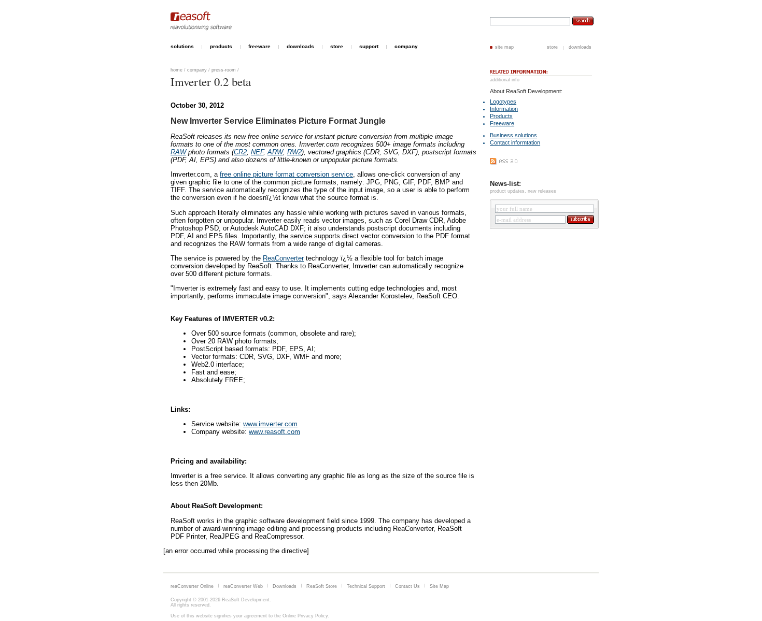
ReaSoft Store (321, 586)
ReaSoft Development (246, 599)
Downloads (285, 586)
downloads (580, 47)
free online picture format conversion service (286, 174)
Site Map (439, 586)
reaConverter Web (243, 586)
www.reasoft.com (274, 432)
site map (504, 47)
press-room (223, 70)
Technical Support (366, 586)
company (197, 70)
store (552, 47)
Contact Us (407, 586)
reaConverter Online (192, 586)
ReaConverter (283, 258)
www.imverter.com (270, 424)
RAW (178, 152)
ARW (275, 152)
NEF (257, 152)
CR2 (240, 152)
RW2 (294, 152)
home (176, 70)
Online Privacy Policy (305, 615)
